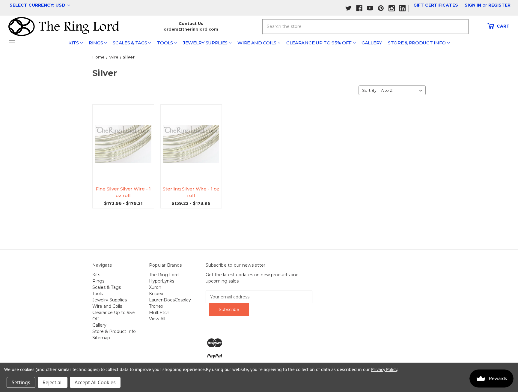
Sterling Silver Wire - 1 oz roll (191, 192)
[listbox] (402, 90)
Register (499, 5)
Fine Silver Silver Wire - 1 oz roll (123, 192)
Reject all (53, 382)
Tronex (156, 306)
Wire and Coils (256, 43)
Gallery (372, 43)
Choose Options (125, 149)
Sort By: (369, 90)
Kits (73, 43)
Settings (21, 382)
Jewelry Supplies (205, 43)
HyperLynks (161, 281)
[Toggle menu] (12, 42)
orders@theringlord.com (191, 29)
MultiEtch (159, 312)
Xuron (155, 287)
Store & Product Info (417, 43)
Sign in (473, 5)
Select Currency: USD (38, 5)
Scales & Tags (130, 43)
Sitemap (101, 337)
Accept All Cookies (95, 382)
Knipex (156, 293)
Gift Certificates (435, 5)
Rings (96, 43)
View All (157, 319)
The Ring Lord (164, 274)
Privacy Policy (384, 369)
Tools (165, 43)
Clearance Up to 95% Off (319, 43)
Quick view (125, 138)
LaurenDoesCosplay (170, 300)
